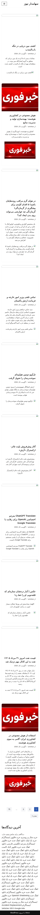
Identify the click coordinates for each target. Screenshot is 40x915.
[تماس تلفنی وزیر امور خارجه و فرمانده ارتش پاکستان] (20, 279)
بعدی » (34, 816)
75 (9, 809)
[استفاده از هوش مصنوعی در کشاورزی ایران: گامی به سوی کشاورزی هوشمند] (20, 718)
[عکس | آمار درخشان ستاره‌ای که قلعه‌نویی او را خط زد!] (20, 573)
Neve (28, 913)
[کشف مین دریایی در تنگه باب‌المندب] (20, 28)
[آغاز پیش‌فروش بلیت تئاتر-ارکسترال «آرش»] (20, 428)
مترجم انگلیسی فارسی (16, 844)
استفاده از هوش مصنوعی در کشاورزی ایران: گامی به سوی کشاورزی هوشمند (21, 739)
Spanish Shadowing (20, 895)
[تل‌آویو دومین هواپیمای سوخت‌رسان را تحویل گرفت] (20, 356)
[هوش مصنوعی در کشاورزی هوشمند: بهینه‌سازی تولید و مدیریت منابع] (20, 97)
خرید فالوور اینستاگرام (11, 837)
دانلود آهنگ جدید (8, 860)
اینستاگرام (25, 889)
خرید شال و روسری (29, 837)
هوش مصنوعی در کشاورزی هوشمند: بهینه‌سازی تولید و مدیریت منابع (22, 119)
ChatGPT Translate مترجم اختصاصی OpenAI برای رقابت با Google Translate (20, 519)
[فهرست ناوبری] (4, 4)
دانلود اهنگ (22, 876)
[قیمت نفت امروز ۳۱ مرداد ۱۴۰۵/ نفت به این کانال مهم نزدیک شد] (20, 640)
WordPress (14, 913)
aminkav (31, 54)
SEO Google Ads (17, 908)
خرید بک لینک (31, 840)
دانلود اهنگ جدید (18, 840)
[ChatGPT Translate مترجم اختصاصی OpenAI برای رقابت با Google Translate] (20, 498)
